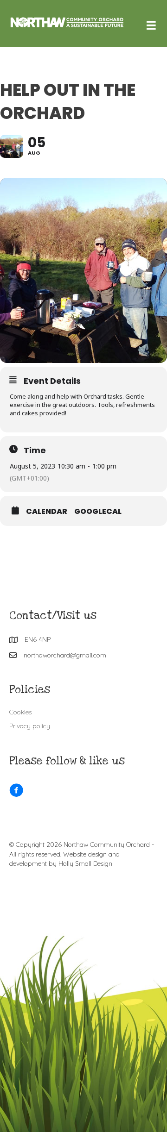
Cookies (20, 712)
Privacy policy (29, 726)
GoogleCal (98, 511)
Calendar (46, 511)
